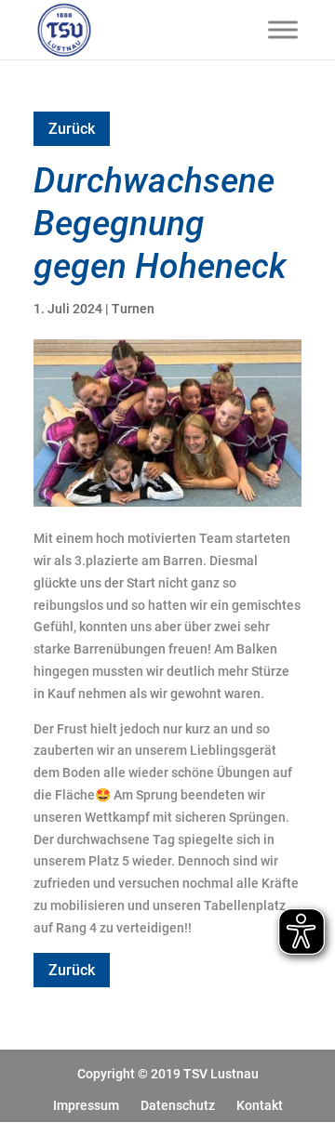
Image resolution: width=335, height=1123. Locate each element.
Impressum (86, 1105)
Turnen (133, 308)
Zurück (71, 129)
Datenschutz (178, 1105)
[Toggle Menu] (283, 29)
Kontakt (259, 1105)
